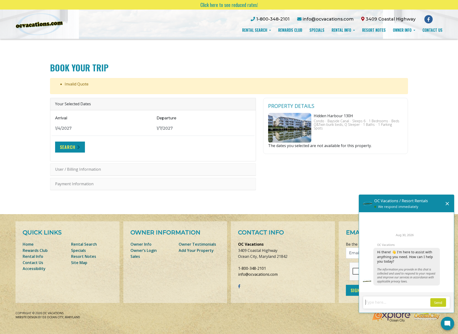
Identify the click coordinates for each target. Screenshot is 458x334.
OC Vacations (251, 244)
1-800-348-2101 (252, 268)
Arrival (61, 118)
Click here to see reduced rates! (229, 4)
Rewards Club (290, 30)
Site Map (79, 262)
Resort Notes (374, 30)
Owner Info (402, 30)
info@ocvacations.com (258, 274)
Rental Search (255, 30)
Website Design (26, 317)
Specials (316, 30)
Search (67, 147)
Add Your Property (196, 250)
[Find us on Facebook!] (428, 18)
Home (28, 244)
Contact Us (432, 30)
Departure (166, 118)
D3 (44, 317)
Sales (135, 256)
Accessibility (34, 268)
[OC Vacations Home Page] (39, 24)
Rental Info (342, 30)
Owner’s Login (143, 250)
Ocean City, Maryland (63, 317)
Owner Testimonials (197, 244)
